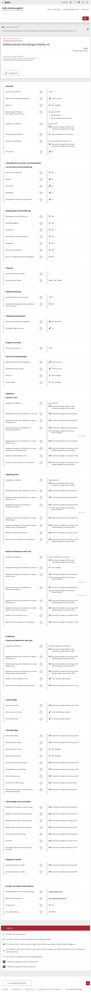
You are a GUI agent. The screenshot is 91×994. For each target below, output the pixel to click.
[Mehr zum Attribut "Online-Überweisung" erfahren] (41, 736)
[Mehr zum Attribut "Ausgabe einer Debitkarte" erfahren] (41, 124)
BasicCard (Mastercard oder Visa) (61, 118)
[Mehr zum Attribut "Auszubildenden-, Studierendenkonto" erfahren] (41, 237)
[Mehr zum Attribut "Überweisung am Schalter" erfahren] (41, 742)
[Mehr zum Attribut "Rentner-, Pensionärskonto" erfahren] (41, 250)
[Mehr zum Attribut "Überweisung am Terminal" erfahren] (41, 749)
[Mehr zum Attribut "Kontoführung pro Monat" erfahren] (41, 92)
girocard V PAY (55, 112)
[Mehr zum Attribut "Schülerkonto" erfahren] (41, 230)
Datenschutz (30, 989)
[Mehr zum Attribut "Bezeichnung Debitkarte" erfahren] (41, 112)
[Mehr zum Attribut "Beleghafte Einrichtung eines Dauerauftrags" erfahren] (41, 807)
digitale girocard (56, 115)
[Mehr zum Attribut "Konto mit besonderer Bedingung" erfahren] (41, 216)
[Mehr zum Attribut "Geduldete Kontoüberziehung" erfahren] (41, 369)
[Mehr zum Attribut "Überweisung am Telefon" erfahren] (41, 756)
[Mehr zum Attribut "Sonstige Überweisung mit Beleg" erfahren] (41, 769)
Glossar (85, 9)
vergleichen (13, 73)
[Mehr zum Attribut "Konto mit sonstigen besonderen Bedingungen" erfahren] (41, 257)
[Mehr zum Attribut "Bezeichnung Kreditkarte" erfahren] (41, 134)
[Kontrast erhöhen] (71, 2)
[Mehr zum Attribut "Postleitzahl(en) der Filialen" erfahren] (41, 280)
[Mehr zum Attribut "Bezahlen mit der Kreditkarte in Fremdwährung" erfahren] (41, 685)
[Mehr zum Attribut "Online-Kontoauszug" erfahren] (41, 719)
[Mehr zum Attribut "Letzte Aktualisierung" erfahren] (41, 912)
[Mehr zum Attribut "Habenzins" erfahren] (41, 105)
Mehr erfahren (82, 435)
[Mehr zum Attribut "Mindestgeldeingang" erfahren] (41, 223)
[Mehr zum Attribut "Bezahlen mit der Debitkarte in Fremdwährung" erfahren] (41, 463)
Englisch (64, 2)
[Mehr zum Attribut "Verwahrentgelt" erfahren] (41, 382)
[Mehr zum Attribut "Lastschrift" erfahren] (41, 841)
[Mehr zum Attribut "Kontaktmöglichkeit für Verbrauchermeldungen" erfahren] (41, 892)
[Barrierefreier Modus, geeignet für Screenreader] (79, 2)
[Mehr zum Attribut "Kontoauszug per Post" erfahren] (41, 705)
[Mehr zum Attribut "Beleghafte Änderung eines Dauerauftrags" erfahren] (41, 821)
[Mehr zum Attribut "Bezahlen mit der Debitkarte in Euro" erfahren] (41, 456)
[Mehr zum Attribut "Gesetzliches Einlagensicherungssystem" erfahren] (41, 322)
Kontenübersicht (71, 9)
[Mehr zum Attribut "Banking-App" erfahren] (41, 193)
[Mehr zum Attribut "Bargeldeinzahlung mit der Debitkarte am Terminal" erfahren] (41, 414)
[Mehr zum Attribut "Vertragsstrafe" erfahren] (41, 905)
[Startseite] (3, 27)
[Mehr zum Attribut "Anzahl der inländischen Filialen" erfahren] (41, 274)
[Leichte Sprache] (83, 2)
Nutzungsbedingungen (74, 989)
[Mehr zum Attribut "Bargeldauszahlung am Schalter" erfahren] (41, 872)
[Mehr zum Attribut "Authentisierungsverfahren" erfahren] (41, 199)
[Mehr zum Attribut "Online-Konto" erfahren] (41, 152)
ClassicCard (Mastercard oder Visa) (62, 134)
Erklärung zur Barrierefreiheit (50, 989)
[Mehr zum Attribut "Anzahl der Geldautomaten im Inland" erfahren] (41, 297)
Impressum (16, 989)
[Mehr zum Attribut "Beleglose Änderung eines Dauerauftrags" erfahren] (41, 827)
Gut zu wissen (53, 9)
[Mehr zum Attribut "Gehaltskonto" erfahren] (41, 243)
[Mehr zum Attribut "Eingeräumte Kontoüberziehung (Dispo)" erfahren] (41, 98)
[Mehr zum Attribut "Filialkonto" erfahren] (41, 179)
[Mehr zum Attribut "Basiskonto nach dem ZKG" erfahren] (41, 173)
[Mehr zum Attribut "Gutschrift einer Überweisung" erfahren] (41, 783)
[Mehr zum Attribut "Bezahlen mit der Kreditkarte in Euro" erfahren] (41, 679)
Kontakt (5, 989)
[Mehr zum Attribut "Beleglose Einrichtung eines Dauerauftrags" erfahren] (41, 814)
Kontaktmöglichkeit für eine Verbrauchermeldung (18, 60)
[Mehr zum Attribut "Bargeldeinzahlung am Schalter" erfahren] (41, 865)
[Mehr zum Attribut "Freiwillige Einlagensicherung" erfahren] (41, 328)
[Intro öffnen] (87, 2)
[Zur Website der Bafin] (6, 2)
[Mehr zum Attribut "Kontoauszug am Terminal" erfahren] (41, 712)
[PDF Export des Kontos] (88, 29)
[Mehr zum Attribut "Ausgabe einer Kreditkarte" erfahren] (41, 141)
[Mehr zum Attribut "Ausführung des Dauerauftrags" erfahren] (41, 834)
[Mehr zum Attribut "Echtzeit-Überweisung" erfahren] (41, 776)
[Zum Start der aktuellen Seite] (88, 983)
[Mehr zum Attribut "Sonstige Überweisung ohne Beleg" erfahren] (41, 763)
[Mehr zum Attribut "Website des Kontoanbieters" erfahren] (41, 898)
